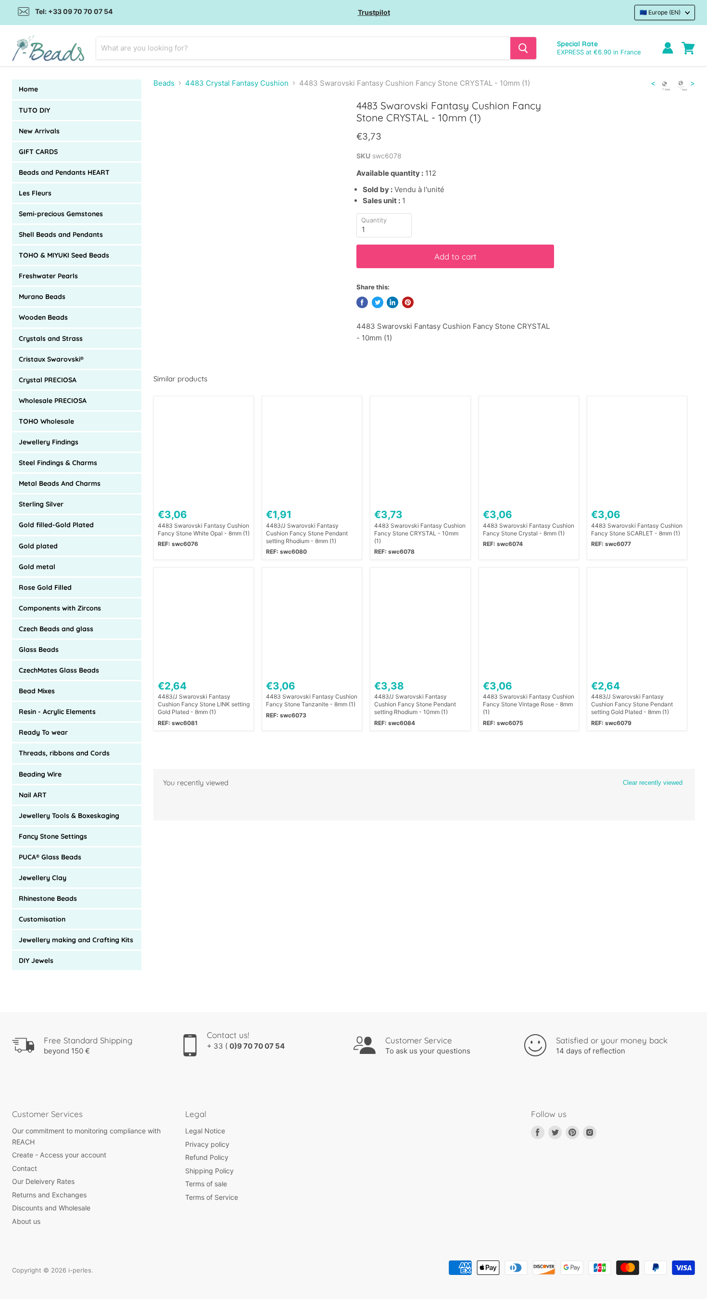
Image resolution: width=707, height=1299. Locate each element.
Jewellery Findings (48, 442)
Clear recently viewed (652, 782)
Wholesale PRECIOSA (53, 400)
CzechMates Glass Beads (59, 670)
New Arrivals (39, 131)
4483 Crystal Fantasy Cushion (237, 83)
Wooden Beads (43, 317)
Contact (24, 1168)
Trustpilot (374, 12)
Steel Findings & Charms (58, 462)
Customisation (42, 919)
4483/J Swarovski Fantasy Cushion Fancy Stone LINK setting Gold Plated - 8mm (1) (204, 704)
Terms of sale (206, 1184)
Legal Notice (205, 1131)
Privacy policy (207, 1144)
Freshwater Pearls (48, 276)
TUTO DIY (34, 110)
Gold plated (38, 546)
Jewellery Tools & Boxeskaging (69, 815)
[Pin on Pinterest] (408, 302)
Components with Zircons (60, 608)
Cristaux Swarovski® (51, 359)
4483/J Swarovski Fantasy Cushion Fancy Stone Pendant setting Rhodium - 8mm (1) (307, 533)
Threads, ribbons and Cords (64, 753)
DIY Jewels (36, 960)
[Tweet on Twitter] (377, 302)
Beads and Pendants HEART (64, 172)
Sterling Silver (41, 504)
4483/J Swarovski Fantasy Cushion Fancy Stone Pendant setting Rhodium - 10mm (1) (415, 704)
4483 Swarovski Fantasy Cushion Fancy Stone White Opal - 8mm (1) (204, 529)
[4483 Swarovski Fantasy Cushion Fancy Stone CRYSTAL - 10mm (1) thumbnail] (171, 127)
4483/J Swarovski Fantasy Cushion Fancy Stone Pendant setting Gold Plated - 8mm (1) (632, 704)
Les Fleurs (35, 193)
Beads (164, 83)
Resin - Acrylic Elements (57, 711)
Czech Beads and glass (56, 628)
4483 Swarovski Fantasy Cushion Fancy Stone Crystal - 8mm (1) (528, 529)
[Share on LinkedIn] (392, 302)
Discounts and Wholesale (51, 1208)
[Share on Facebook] (362, 302)
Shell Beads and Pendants (61, 234)
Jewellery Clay (42, 877)
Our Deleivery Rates (43, 1181)
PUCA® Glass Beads (50, 857)
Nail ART (33, 795)
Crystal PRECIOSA (47, 380)
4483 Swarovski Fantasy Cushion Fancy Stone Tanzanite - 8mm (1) (311, 700)
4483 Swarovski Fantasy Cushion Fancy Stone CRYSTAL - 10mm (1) (420, 533)
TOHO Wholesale (46, 421)
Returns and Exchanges (49, 1195)
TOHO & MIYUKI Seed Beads (64, 255)
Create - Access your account (59, 1155)
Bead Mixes (37, 691)
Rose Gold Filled (45, 587)
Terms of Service (211, 1197)
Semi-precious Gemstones (61, 213)
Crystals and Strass (51, 338)
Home (28, 89)
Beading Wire (40, 774)
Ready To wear (43, 732)
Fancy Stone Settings (53, 836)
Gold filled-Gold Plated (56, 524)
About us (26, 1221)
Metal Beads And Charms (60, 483)
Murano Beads (42, 296)
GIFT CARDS (38, 151)
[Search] (523, 48)
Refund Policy (206, 1157)
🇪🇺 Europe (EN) (660, 12)
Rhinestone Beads (48, 898)
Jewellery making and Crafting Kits (76, 939)
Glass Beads (39, 649)
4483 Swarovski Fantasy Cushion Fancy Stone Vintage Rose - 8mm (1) (528, 704)
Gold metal (37, 566)
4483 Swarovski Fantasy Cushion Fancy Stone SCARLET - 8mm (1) (636, 529)
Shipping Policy (209, 1171)
